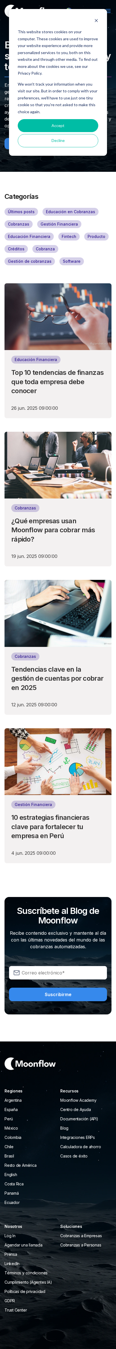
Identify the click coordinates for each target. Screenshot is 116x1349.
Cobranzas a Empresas (81, 1235)
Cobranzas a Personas (80, 1245)
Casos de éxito (74, 1156)
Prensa (11, 1254)
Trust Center (16, 1310)
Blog (64, 1128)
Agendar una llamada (24, 1245)
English (11, 1174)
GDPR (10, 1300)
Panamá (12, 1193)
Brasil (9, 1156)
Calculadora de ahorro (80, 1146)
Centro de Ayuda (75, 1109)
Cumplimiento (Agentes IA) (28, 1282)
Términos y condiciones (26, 1272)
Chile (9, 1146)
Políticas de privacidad (25, 1291)
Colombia (13, 1137)
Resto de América (20, 1165)
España (11, 1109)
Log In (10, 1235)
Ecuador (12, 1202)
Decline (58, 140)
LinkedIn (12, 1263)
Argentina (13, 1100)
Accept (58, 125)
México (11, 1128)
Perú (9, 1118)
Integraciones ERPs (77, 1137)
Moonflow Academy (78, 1100)
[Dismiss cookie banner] (96, 21)
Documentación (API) (79, 1118)
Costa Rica (14, 1183)
